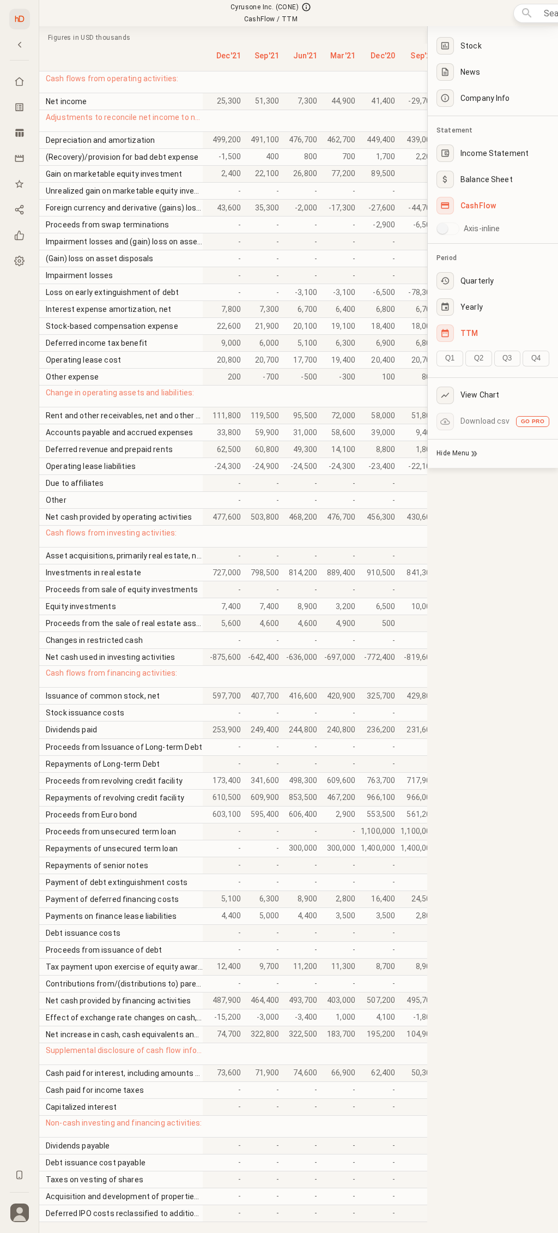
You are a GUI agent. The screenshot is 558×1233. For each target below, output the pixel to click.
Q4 (536, 358)
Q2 (478, 358)
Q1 (449, 358)
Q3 (507, 358)
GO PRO (532, 421)
